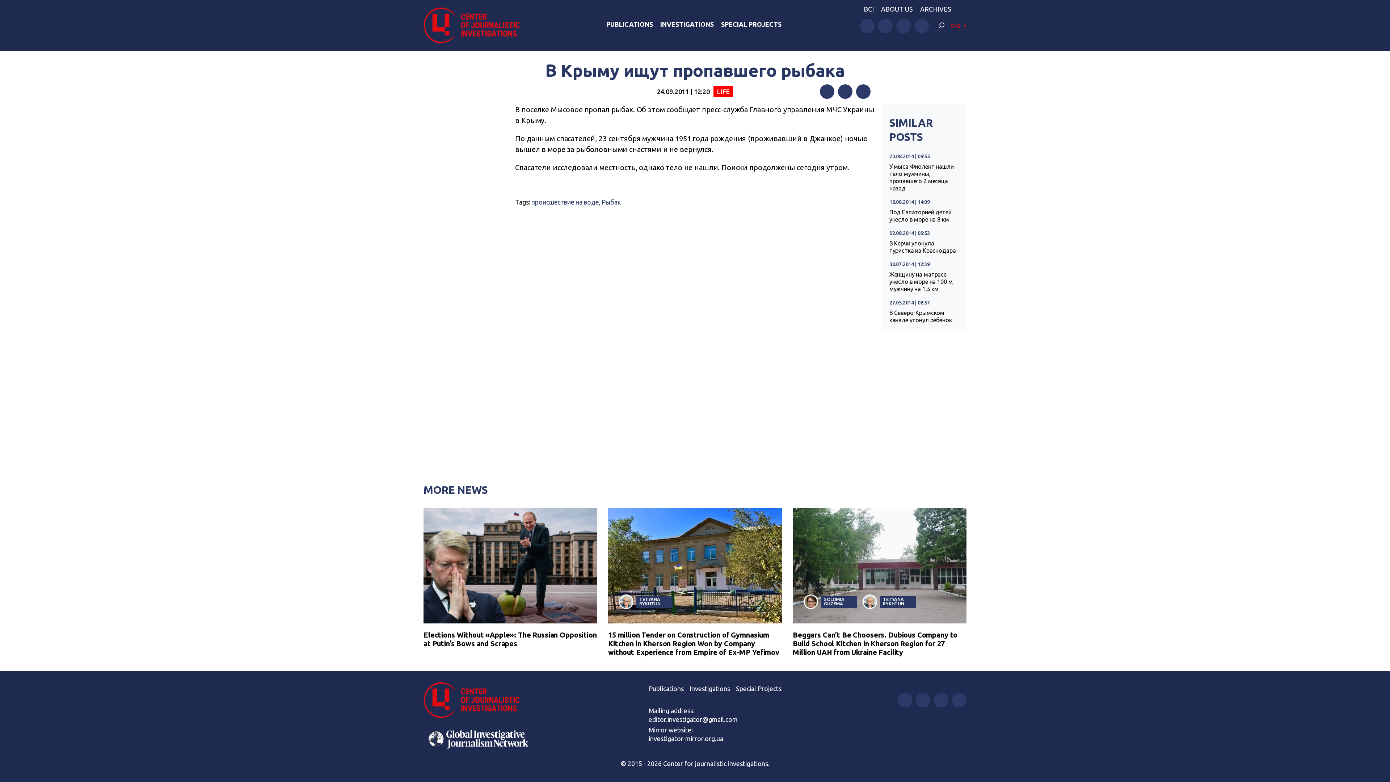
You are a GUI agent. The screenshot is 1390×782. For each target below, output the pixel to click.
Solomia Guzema (834, 601)
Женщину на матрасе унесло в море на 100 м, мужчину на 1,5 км (921, 281)
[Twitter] (845, 91)
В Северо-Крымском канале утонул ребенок (920, 316)
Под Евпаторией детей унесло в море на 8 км (920, 216)
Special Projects (751, 24)
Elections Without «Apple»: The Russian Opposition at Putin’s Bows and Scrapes (510, 639)
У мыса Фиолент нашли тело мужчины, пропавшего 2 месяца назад (921, 177)
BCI (869, 9)
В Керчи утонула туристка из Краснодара (922, 247)
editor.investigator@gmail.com (693, 719)
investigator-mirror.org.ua (686, 738)
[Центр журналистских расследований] (476, 25)
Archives (935, 9)
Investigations (687, 24)
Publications (629, 24)
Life (723, 91)
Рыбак (611, 202)
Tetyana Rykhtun (650, 601)
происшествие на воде (565, 202)
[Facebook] (827, 91)
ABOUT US (897, 9)
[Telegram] (863, 91)
